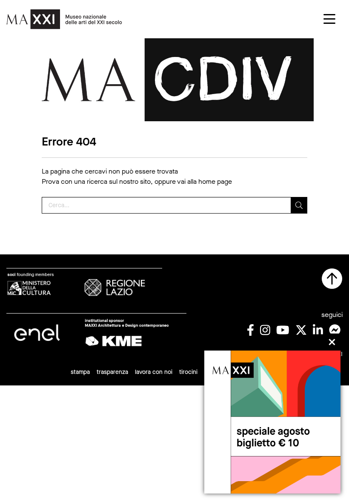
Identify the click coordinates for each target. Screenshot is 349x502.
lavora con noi (153, 372)
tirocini (188, 372)
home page (215, 181)
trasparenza (112, 372)
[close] (331, 342)
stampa (80, 372)
